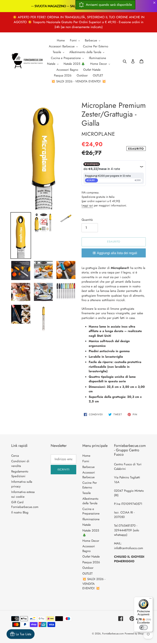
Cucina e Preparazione (91, 511)
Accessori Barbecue (88, 474)
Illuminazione (91, 519)
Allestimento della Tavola (90, 501)
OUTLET (87, 573)
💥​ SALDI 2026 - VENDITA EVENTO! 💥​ (93, 584)
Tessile (86, 493)
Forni (85, 461)
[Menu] (150, 599)
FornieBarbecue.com (113, 633)
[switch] (143, 627)
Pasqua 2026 (91, 562)
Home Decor (90, 540)
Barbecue (88, 467)
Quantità (87, 219)
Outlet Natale (91, 556)
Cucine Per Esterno (89, 485)
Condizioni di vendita (20, 463)
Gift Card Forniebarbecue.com (24, 504)
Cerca (15, 455)
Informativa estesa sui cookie (23, 494)
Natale (86, 524)
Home (86, 455)
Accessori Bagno (88, 548)
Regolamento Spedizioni (19, 473)
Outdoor (87, 568)
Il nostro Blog (19, 512)
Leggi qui (87, 205)
